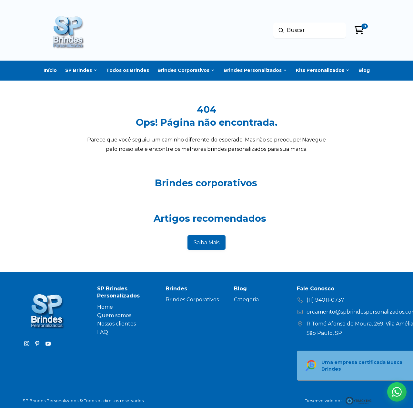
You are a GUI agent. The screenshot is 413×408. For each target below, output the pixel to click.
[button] (397, 392)
